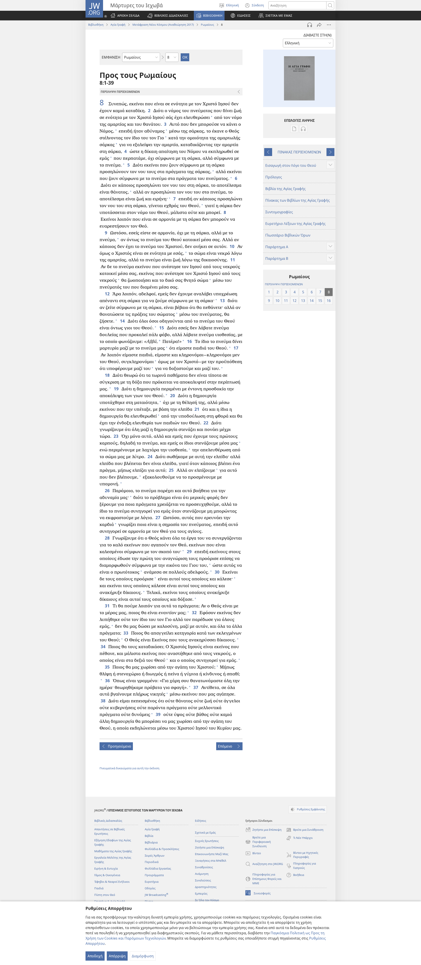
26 (107, 490)
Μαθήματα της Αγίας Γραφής (113, 851)
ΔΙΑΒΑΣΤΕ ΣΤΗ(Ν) (317, 35)
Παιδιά (98, 888)
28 (107, 538)
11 (233, 260)
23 (116, 436)
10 (232, 246)
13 (222, 300)
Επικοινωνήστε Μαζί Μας (211, 854)
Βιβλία (149, 836)
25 (171, 470)
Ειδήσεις (200, 821)
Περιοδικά (152, 862)
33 (126, 633)
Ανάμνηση (202, 874)
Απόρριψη (117, 956)
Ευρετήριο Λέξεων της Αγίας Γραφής (295, 223)
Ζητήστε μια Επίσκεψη (209, 847)
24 (150, 456)
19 (116, 389)
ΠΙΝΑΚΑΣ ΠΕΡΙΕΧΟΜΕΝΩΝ (299, 152)
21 (197, 409)
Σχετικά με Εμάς (205, 832)
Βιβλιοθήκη (95, 25)
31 (107, 606)
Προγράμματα (154, 875)
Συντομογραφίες (279, 212)
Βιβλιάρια (151, 842)
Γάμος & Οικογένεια (107, 875)
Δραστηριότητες (205, 887)
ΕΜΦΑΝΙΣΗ (111, 57)
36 (108, 680)
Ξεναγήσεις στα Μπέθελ (210, 861)
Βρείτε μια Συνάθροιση (304, 830)
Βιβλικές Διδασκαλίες (108, 821)
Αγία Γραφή (118, 25)
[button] (167, 15)
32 (194, 612)
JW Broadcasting (156, 895)
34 (103, 646)
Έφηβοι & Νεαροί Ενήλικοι (112, 882)
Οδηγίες (150, 888)
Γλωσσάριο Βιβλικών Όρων (287, 235)
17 (236, 348)
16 (190, 341)
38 (103, 701)
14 (122, 321)
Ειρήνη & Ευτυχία (106, 868)
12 (107, 294)
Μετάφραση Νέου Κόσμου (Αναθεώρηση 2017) (163, 25)
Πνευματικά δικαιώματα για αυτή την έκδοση (129, 768)
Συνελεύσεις (203, 880)
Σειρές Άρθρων (154, 855)
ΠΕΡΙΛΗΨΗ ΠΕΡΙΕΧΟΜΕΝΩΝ (284, 284)
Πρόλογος (273, 177)
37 (196, 687)
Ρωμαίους (207, 25)
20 (173, 395)
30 (217, 572)
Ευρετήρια (152, 882)
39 (158, 714)
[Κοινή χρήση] (319, 24)
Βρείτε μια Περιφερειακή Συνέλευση (258, 841)
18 (107, 375)
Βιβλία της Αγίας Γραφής (285, 188)
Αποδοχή (95, 956)
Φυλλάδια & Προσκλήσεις (162, 849)
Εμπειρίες (201, 893)
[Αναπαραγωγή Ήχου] (310, 24)
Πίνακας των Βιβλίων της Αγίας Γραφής (297, 200)
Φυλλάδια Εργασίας (158, 868)
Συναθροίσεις (204, 867)
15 (162, 328)
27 (158, 517)
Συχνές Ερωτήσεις (207, 841)
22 (206, 423)
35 (107, 667)
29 (189, 551)
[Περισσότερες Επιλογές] (329, 24)
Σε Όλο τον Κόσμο (207, 900)
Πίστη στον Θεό (104, 895)
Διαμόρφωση (143, 956)
